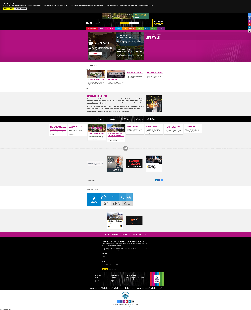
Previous (88, 69)
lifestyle (101, 28)
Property (153, 28)
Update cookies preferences (6, 309)
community (131, 28)
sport (146, 28)
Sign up (112, 283)
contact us (97, 277)
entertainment (110, 28)
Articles (112, 280)
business (118, 28)
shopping (140, 28)
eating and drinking (92, 28)
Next (87, 88)
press (96, 281)
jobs (125, 28)
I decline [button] (11, 8)
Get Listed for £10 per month (140, 278)
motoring (161, 28)
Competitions (113, 277)
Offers (112, 281)
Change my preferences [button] (20, 8)
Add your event (129, 278)
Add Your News (129, 277)
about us (97, 280)
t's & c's (122, 306)
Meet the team (98, 278)
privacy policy (128, 306)
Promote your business (139, 277)
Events (112, 278)
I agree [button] (5, 8)
